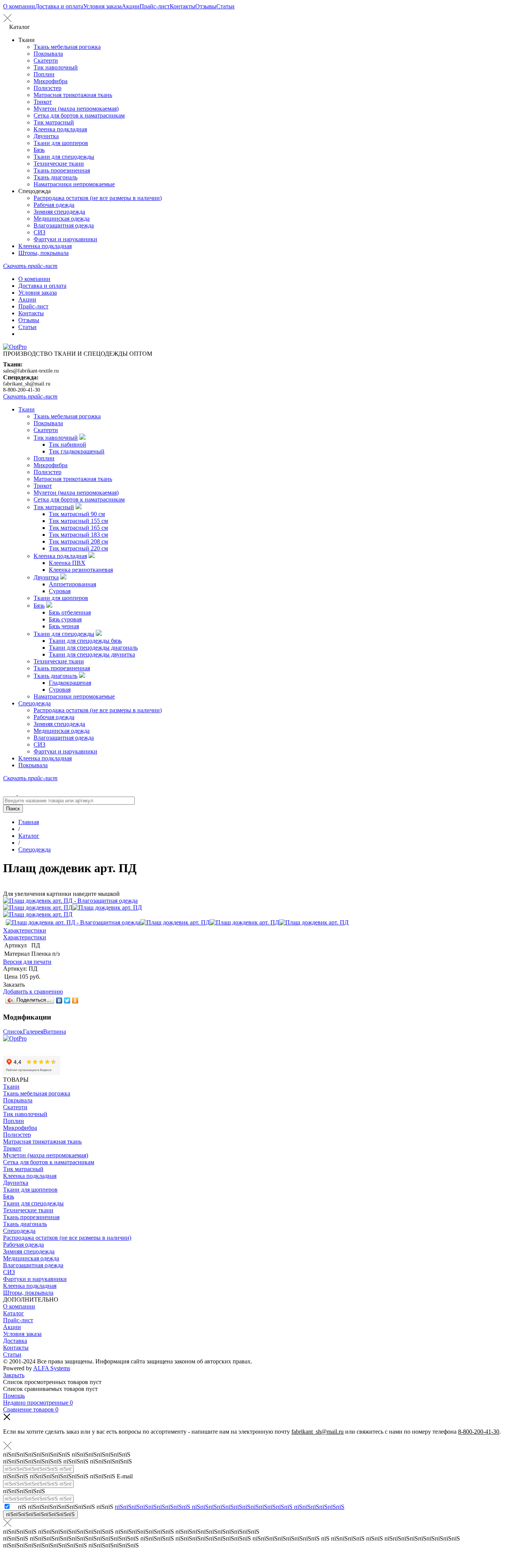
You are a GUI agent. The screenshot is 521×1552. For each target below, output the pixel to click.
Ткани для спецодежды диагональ (93, 647)
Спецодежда (34, 703)
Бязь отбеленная (70, 612)
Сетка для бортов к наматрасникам (79, 115)
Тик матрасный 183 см (78, 534)
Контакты (182, 6)
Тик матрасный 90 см (77, 514)
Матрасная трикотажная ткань (73, 95)
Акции (131, 6)
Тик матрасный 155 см (78, 521)
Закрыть (13, 1375)
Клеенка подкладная (60, 129)
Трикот (43, 101)
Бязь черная (64, 626)
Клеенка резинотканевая (81, 569)
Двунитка (46, 136)
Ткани (26, 409)
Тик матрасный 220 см (78, 548)
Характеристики (24, 930)
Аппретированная (72, 584)
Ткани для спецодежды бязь (85, 640)
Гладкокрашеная (70, 682)
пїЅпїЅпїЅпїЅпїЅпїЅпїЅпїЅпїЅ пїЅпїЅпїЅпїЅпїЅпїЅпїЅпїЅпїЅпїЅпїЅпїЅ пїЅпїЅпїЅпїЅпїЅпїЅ (229, 1507)
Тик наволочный (56, 67)
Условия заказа (102, 6)
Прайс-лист (155, 6)
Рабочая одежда (54, 205)
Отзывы (205, 6)
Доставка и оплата (59, 6)
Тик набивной (67, 444)
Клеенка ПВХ (67, 563)
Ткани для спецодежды (64, 156)
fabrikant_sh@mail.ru (26, 384)
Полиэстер (47, 88)
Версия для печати (27, 961)
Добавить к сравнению (33, 991)
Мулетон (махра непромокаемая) (76, 108)
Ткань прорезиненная (62, 170)
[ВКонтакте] (59, 1000)
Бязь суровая (65, 619)
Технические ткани (59, 163)
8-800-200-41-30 (21, 390)
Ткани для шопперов (61, 143)
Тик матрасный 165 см (78, 527)
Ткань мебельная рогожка (67, 47)
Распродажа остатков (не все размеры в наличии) (98, 198)
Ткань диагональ (55, 177)
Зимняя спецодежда (59, 211)
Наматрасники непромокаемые (74, 184)
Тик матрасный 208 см (78, 541)
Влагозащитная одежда (64, 225)
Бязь (39, 150)
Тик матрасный (54, 122)
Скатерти (46, 60)
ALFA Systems (51, 1368)
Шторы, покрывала (43, 253)
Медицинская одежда (62, 218)
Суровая (60, 591)
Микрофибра (51, 81)
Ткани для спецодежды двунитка (92, 654)
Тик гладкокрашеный (77, 451)
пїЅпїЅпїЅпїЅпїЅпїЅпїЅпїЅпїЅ (40, 1514)
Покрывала (48, 53)
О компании (19, 6)
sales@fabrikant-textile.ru (31, 371)
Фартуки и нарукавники (65, 239)
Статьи (225, 6)
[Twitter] (67, 1000)
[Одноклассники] (75, 1000)
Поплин (44, 74)
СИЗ (39, 232)
